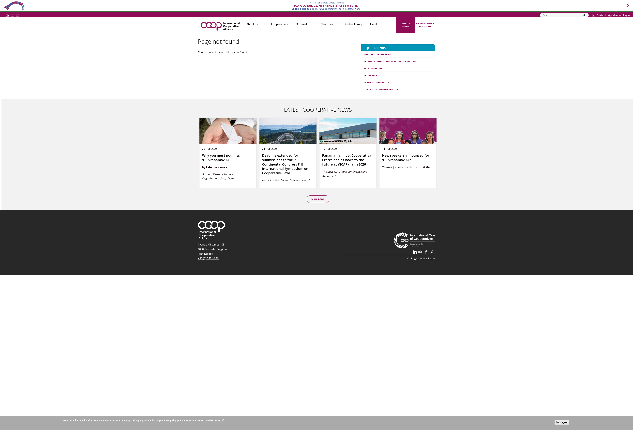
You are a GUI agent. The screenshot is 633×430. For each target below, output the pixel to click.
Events (374, 24)
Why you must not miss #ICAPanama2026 (221, 157)
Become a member (405, 25)
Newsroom (327, 24)
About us (252, 24)
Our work (302, 24)
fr (17, 15)
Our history (371, 75)
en (7, 15)
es (12, 15)
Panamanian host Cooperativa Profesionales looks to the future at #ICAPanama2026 (346, 159)
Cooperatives (279, 24)
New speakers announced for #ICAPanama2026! (405, 157)
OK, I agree (561, 422)
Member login (621, 15)
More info (220, 420)
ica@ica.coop (205, 254)
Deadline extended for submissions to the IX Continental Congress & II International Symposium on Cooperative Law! (285, 164)
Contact (601, 15)
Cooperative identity (376, 82)
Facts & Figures (373, 68)
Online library (353, 24)
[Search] (584, 15)
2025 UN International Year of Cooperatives (390, 61)
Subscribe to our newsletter (425, 25)
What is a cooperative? (378, 54)
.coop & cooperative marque (381, 89)
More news (317, 198)
